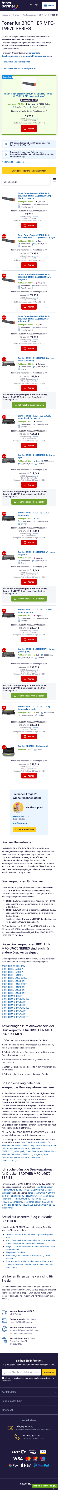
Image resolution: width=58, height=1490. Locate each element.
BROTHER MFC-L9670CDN (14, 1011)
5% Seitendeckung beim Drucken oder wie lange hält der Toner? (30, 144)
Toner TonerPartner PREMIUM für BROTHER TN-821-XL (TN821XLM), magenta (34, 277)
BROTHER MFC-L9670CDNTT (15, 1017)
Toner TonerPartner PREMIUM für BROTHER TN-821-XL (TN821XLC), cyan (36, 236)
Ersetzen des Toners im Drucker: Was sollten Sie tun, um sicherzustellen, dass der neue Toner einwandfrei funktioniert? (29, 1264)
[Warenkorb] (36, 5)
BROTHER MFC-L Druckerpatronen (20, 68)
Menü (51, 5)
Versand (35, 119)
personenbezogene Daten (40, 1378)
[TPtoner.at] (10, 5)
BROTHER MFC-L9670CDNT (14, 1014)
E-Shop (16, 15)
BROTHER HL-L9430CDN (13, 981)
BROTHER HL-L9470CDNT (14, 990)
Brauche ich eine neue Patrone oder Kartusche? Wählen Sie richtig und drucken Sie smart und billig (31, 154)
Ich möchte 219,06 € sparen (31, 696)
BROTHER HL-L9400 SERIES (14, 978)
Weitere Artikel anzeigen (13, 162)
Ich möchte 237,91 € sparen (31, 502)
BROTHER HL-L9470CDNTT (14, 993)
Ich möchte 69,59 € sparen (31, 405)
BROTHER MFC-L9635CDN (14, 1005)
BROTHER (43, 15)
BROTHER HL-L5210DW (13, 969)
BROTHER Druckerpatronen (17, 62)
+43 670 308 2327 (21, 816)
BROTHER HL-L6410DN (12, 975)
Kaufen (31, 128)
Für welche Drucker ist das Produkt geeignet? (29, 111)
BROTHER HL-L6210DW (13, 972)
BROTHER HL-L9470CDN (13, 987)
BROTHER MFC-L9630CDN (14, 1002)
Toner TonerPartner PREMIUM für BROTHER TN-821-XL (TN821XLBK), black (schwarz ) (29, 95)
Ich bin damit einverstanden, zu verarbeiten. (28, 1379)
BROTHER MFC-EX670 (12, 996)
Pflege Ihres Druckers (15, 1252)
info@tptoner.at (20, 823)
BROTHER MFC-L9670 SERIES (15, 1008)
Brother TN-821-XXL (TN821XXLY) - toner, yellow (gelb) (34, 707)
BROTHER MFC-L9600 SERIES (15, 999)
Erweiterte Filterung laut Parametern (29, 171)
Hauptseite (6, 15)
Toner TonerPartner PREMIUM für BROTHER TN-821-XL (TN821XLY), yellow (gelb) (34, 319)
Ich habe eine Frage (24, 829)
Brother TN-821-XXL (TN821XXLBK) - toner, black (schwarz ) (35, 417)
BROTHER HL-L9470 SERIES (14, 984)
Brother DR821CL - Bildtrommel (33, 746)
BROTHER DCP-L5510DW (13, 966)
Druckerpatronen (29, 15)
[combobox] (26, 181)
